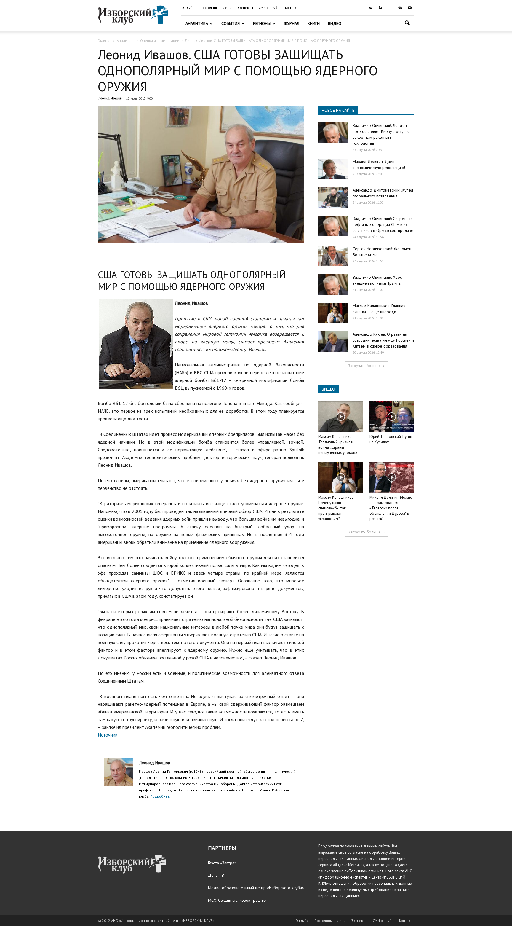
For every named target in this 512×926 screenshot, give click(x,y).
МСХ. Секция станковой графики (237, 900)
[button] (407, 24)
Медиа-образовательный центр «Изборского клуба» (256, 887)
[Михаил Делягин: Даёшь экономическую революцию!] (333, 169)
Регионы (262, 23)
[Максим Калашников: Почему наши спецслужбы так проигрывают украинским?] (340, 477)
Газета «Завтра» (222, 863)
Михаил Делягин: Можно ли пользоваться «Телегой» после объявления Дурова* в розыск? (390, 508)
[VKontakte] (400, 8)
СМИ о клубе (269, 7)
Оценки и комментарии (159, 40)
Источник (107, 735)
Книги (314, 23)
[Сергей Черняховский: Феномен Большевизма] (333, 256)
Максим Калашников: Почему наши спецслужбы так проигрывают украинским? (336, 508)
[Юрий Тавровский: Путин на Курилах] (392, 416)
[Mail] (370, 8)
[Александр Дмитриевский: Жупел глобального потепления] (333, 197)
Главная (104, 40)
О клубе (188, 7)
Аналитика (196, 23)
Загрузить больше (364, 365)
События (230, 23)
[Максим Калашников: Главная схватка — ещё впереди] (333, 313)
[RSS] (380, 8)
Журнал (291, 23)
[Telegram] (390, 8)
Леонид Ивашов (109, 98)
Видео (334, 23)
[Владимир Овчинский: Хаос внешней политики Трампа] (333, 284)
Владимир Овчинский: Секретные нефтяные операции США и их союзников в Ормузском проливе (383, 224)
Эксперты (245, 7)
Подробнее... (161, 796)
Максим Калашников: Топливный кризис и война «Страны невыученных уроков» (337, 444)
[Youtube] (409, 8)
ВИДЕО (328, 389)
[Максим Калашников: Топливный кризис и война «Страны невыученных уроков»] (340, 416)
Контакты (292, 7)
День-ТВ (216, 875)
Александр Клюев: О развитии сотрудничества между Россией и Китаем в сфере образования (383, 340)
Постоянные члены (216, 7)
